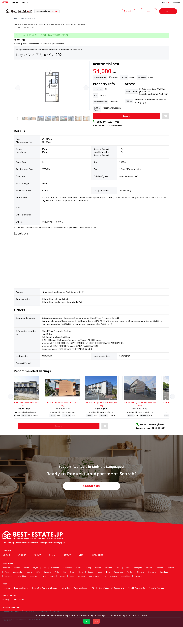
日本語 (6, 554)
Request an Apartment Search (44, 588)
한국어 (52, 554)
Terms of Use (18, 600)
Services (164, 2)
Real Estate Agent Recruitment (111, 588)
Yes (86, 621)
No (96, 621)
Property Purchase (156, 588)
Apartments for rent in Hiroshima (36, 24)
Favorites (6, 588)
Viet (81, 554)
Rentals (15, 2)
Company (177, 2)
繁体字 (67, 554)
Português (97, 554)
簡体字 (37, 554)
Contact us (126, 116)
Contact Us (91, 486)
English (21, 554)
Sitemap (5, 600)
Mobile (25, 2)
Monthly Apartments (136, 588)
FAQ (92, 588)
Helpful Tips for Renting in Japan (74, 588)
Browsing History (21, 588)
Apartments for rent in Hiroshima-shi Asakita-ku (68, 24)
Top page (17, 24)
